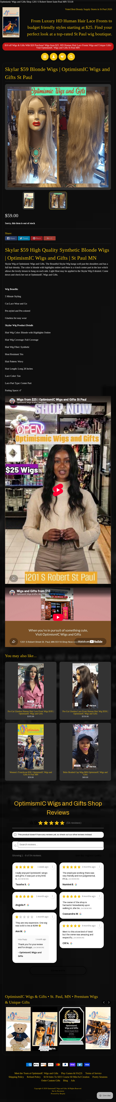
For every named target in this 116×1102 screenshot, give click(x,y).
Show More (23, 879)
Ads (73, 1080)
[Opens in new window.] (28, 884)
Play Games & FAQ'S (71, 1073)
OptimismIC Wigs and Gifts (57, 1088)
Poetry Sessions (99, 1077)
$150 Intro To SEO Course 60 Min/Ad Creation (66, 1077)
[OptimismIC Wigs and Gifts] (10, 22)
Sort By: (80, 855)
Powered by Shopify (58, 1093)
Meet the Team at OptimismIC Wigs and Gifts (36, 1073)
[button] (84, 823)
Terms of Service (93, 1073)
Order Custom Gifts (50, 1080)
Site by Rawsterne (58, 1091)
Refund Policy (34, 1077)
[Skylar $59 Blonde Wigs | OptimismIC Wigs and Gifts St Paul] (29, 200)
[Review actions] (52, 867)
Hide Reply (22, 939)
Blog (65, 1080)
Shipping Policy (16, 1077)
